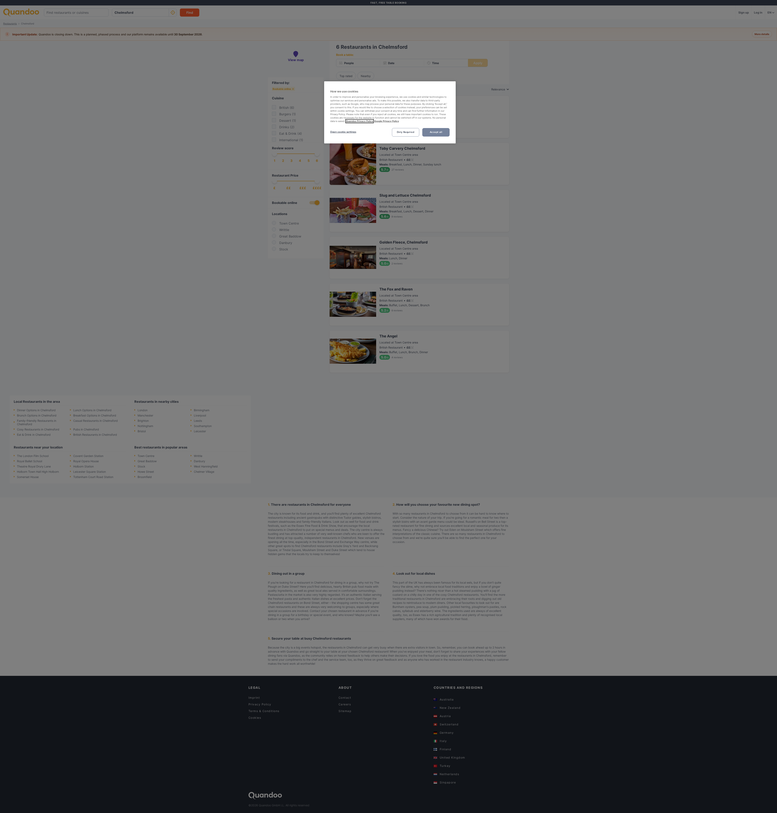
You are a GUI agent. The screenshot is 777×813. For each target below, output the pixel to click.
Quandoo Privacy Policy (359, 121)
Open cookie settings (343, 131)
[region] (390, 112)
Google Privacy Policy (386, 121)
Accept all (436, 132)
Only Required (405, 132)
